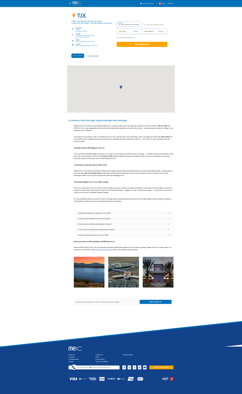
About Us (72, 354)
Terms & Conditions (93, 56)
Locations (72, 357)
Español (170, 3)
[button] (121, 87)
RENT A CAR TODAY (161, 367)
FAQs (97, 357)
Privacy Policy (100, 359)
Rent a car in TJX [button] (156, 302)
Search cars (143, 44)
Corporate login (127, 354)
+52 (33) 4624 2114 (148, 3)
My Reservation (74, 359)
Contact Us (99, 354)
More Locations (78, 55)
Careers (71, 361)
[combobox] (129, 23)
